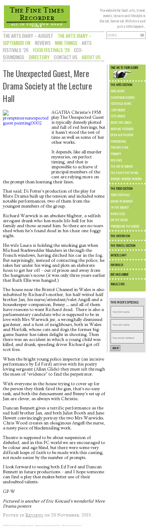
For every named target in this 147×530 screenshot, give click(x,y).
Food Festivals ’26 (51, 49)
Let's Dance (118, 115)
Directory (39, 57)
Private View (119, 147)
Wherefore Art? (52, 525)
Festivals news (121, 103)
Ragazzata (118, 283)
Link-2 (78, 525)
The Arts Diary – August (28, 35)
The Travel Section (123, 245)
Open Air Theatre (122, 134)
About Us (91, 57)
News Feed (118, 213)
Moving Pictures (122, 128)
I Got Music (118, 109)
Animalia (117, 264)
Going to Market (122, 201)
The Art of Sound (122, 166)
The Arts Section (121, 84)
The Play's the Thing (124, 172)
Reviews (43, 42)
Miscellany (119, 255)
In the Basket (120, 207)
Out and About (119, 274)
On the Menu (119, 219)
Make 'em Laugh (121, 122)
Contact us (65, 57)
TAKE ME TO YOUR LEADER (124, 67)
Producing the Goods (125, 226)
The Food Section (122, 188)
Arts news (118, 90)
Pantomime (118, 141)
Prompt (116, 153)
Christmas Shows (123, 97)
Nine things (66, 42)
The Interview (120, 235)
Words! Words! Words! (126, 178)
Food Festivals (120, 194)
